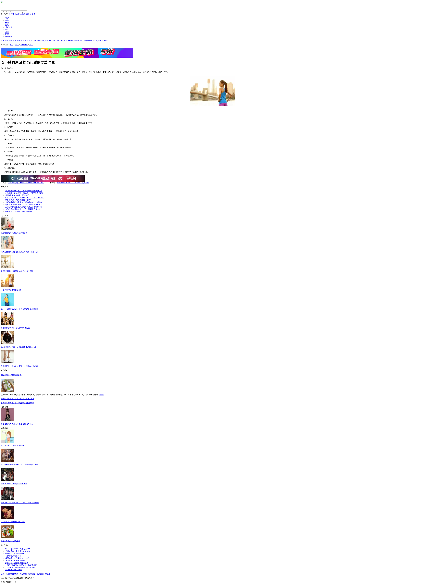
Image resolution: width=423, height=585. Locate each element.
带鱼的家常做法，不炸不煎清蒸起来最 (11, 375)
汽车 (78, 41)
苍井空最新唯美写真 (13, 556)
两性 (50, 41)
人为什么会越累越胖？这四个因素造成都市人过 (23, 209)
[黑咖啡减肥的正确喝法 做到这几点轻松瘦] (7, 267)
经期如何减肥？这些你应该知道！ (14, 233)
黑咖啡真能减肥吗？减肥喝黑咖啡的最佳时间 (18, 347)
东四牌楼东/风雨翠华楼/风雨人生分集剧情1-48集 (19, 465)
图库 (7, 34)
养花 (70, 41)
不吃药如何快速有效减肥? (11, 290)
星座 (7, 32)
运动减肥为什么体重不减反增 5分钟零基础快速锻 (24, 193)
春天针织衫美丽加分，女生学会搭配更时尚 (17, 403)
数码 (74, 41)
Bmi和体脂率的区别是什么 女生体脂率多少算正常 (24, 198)
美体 (7, 30)
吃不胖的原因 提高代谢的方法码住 (18, 211)
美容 (7, 18)
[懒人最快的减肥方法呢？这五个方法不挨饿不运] (7, 248)
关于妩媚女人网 (12, 574)
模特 (106, 41)
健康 (7, 23)
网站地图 (31, 574)
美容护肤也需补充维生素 (10, 541)
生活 (66, 41)
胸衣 (26, 41)
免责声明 (23, 574)
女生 (62, 41)
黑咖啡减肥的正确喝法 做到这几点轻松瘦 (73, 183)
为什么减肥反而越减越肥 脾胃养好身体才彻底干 (19, 309)
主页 (11, 45)
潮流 (22, 41)
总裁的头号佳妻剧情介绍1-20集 (13, 522)
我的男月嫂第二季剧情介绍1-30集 (14, 484)
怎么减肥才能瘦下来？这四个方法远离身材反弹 (23, 204)
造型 (58, 41)
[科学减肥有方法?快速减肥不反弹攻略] (7, 325)
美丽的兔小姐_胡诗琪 (13, 570)
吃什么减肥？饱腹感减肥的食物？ (18, 200)
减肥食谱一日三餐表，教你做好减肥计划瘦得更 (23, 191)
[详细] (101, 395)
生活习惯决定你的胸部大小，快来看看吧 (21, 565)
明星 (94, 41)
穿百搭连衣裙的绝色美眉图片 (16, 563)
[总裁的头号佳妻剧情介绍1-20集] (7, 518)
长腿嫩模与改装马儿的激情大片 (17, 551)
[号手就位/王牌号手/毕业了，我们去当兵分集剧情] (7, 499)
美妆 (14, 41)
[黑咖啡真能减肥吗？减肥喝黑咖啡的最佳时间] (7, 344)
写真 (102, 41)
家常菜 (28, 14)
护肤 (10, 41)
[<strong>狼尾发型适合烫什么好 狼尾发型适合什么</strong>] (7, 421)
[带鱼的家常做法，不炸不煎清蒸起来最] (7, 391)
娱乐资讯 (8, 36)
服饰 (7, 20)
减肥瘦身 (24, 45)
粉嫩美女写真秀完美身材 (15, 553)
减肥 (86, 41)
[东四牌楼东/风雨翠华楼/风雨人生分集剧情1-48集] (7, 461)
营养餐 (11, 14)
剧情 (98, 41)
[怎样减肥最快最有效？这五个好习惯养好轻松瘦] (7, 363)
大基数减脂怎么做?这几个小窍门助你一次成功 (26, 183)
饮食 (42, 41)
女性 (34, 41)
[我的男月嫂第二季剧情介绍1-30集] (7, 480)
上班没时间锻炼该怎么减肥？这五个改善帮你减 (23, 207)
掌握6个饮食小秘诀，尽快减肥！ (18, 195)
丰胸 (90, 41)
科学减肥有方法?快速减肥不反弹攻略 (15, 328)
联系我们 (40, 574)
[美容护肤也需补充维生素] (7, 537)
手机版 (47, 574)
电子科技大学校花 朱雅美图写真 (17, 549)
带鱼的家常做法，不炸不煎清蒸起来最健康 (17, 399)
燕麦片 (17, 14)
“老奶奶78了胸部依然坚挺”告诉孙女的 (20, 567)
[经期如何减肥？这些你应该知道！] (7, 229)
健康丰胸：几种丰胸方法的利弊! (18, 558)
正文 (31, 45)
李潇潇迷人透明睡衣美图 (15, 560)
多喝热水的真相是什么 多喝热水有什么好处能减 (24, 202)
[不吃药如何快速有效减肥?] (7, 287)
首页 (2, 41)
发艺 (7, 25)
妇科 (46, 41)
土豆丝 (23, 14)
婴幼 (38, 41)
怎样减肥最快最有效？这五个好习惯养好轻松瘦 (19, 366)
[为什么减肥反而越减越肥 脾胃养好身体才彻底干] (7, 306)
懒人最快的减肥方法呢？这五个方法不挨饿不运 (19, 252)
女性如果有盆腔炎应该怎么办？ (13, 445)
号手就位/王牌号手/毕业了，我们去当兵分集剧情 (20, 503)
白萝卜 (34, 14)
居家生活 (8, 27)
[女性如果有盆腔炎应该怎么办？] (7, 442)
